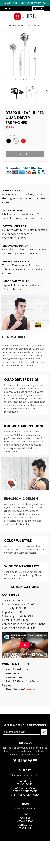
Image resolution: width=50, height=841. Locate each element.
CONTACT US (25, 824)
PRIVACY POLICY (25, 784)
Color (12, 136)
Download (30, 689)
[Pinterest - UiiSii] (30, 760)
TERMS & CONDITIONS (25, 791)
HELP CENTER (25, 780)
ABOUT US (25, 817)
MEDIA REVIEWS (25, 821)
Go (44, 731)
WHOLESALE (25, 828)
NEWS (25, 814)
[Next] (47, 79)
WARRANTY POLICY (25, 787)
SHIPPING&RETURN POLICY (25, 794)
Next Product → (36, 25)
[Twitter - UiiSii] (15, 760)
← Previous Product (16, 25)
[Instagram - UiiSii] (25, 760)
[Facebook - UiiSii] (20, 760)
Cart (39, 8)
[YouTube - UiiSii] (35, 760)
